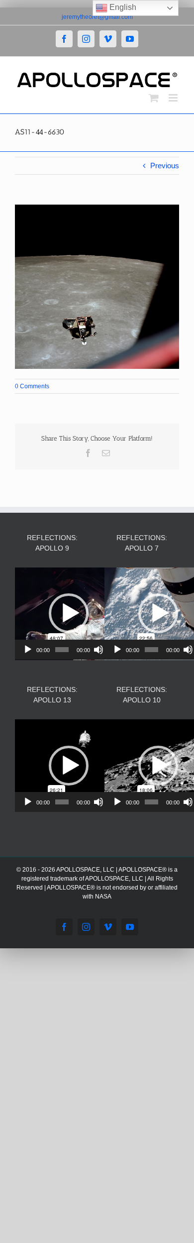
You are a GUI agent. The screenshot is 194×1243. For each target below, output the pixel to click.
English (121, 7)
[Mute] (98, 650)
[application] (68, 613)
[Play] (28, 650)
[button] (69, 613)
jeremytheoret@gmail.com (97, 16)
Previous (164, 165)
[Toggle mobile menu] (174, 98)
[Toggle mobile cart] (154, 98)
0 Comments (32, 386)
